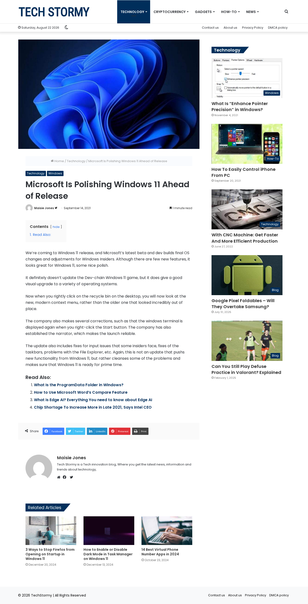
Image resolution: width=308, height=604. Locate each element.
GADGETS (203, 11)
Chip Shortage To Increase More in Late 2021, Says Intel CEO (93, 407)
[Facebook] (66, 477)
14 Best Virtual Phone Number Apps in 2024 (160, 552)
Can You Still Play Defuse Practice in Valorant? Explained (246, 369)
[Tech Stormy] (54, 11)
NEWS (251, 11)
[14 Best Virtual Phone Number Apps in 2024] (166, 530)
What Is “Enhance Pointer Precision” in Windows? (240, 106)
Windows (55, 173)
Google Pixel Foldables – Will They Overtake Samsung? (243, 304)
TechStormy (41, 595)
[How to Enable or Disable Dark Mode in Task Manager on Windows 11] (108, 530)
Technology (76, 161)
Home (59, 161)
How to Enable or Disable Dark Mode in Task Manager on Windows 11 (108, 554)
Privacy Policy (252, 27)
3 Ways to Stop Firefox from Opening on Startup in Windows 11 (50, 554)
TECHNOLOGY (132, 11)
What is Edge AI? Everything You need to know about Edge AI (93, 400)
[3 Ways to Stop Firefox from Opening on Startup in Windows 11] (51, 530)
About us (230, 27)
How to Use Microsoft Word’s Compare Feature (81, 392)
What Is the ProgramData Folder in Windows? (78, 385)
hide (56, 227)
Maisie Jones (44, 208)
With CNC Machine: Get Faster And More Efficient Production (245, 238)
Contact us (210, 27)
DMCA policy (278, 27)
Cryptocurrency (170, 11)
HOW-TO (229, 11)
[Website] (60, 477)
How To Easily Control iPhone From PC (244, 172)
